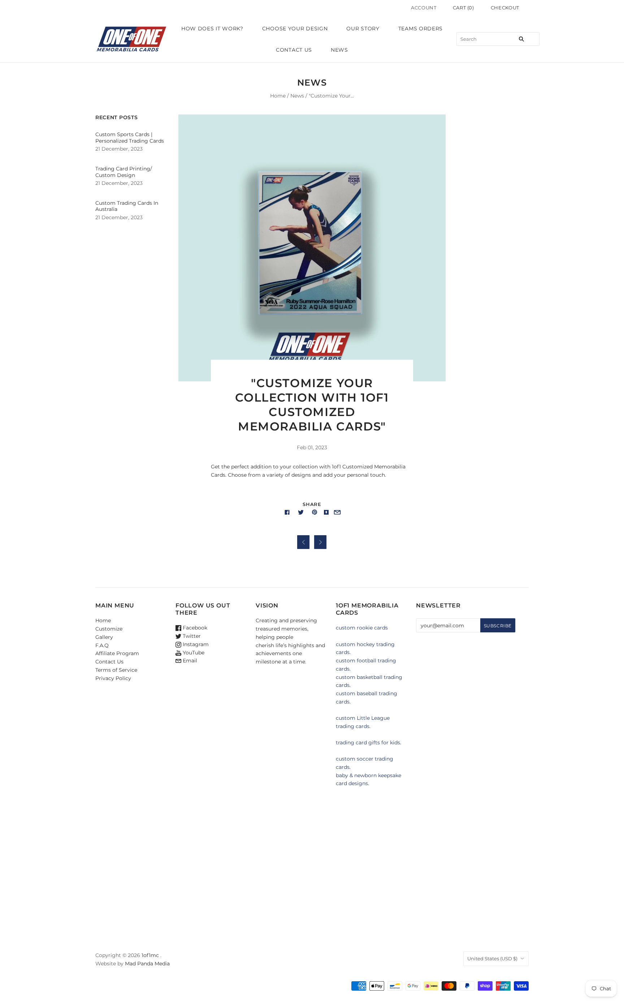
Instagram (195, 644)
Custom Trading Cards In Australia (126, 206)
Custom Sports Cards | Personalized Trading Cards (129, 137)
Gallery (104, 637)
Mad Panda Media (147, 963)
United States (492, 958)
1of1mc (150, 955)
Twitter (191, 636)
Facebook (194, 627)
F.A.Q (102, 645)
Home (278, 95)
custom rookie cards (362, 627)
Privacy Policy (113, 678)
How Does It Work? (212, 28)
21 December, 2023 (119, 149)
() (463, 7)
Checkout (505, 7)
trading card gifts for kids (368, 742)
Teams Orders (420, 28)
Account (424, 7)
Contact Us (294, 50)
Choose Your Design (295, 28)
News (339, 50)
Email (189, 660)
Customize (108, 629)
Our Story (362, 28)
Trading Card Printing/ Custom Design (123, 171)
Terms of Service (116, 670)
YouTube (192, 652)
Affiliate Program (117, 653)
